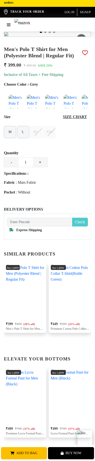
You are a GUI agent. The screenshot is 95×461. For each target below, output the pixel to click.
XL (35, 132)
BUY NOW (73, 453)
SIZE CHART (75, 117)
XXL (49, 132)
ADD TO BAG (26, 453)
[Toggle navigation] (8, 25)
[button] (41, 32)
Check (80, 222)
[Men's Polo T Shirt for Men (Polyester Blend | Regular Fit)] (15, 101)
